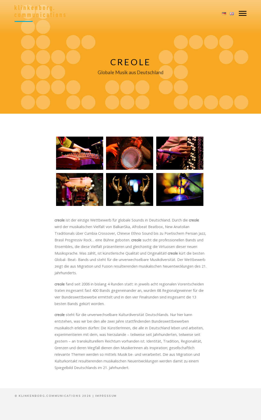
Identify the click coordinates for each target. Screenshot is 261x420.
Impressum (106, 396)
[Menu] (242, 13)
